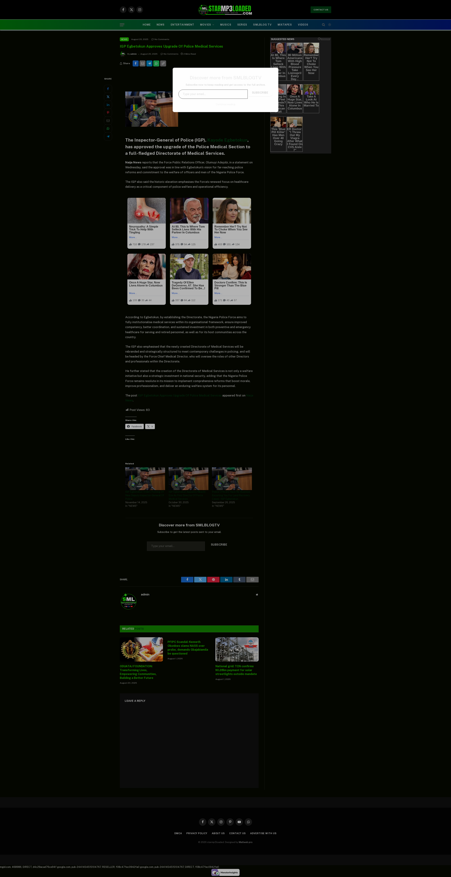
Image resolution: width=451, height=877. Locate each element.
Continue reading (225, 104)
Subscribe (260, 92)
